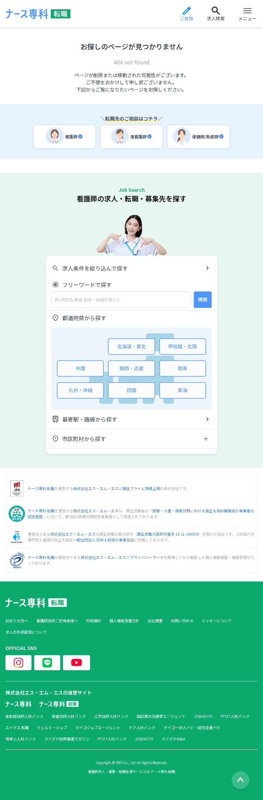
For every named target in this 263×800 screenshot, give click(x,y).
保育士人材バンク (20, 739)
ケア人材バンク (142, 727)
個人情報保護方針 (124, 620)
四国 (131, 390)
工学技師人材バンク (111, 716)
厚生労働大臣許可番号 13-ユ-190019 (167, 534)
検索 (203, 299)
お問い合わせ (182, 620)
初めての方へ (16, 620)
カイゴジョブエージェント (98, 727)
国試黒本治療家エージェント (161, 716)
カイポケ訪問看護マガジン (66, 739)
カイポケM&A (173, 739)
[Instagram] (18, 662)
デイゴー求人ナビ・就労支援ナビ (192, 727)
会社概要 (155, 620)
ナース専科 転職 (41, 488)
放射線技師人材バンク (24, 716)
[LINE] (47, 662)
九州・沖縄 (80, 390)
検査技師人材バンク (69, 716)
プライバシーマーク (147, 557)
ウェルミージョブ (52, 727)
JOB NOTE (203, 716)
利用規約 (93, 620)
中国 (80, 368)
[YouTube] (76, 662)
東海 (182, 390)
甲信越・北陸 (182, 346)
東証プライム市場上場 (141, 488)
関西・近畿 (131, 368)
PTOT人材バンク (235, 716)
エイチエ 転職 (17, 727)
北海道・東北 (131, 346)
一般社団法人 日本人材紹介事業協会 (103, 539)
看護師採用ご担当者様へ (57, 620)
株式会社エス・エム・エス (95, 488)
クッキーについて (217, 620)
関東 (182, 368)
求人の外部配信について (26, 632)
